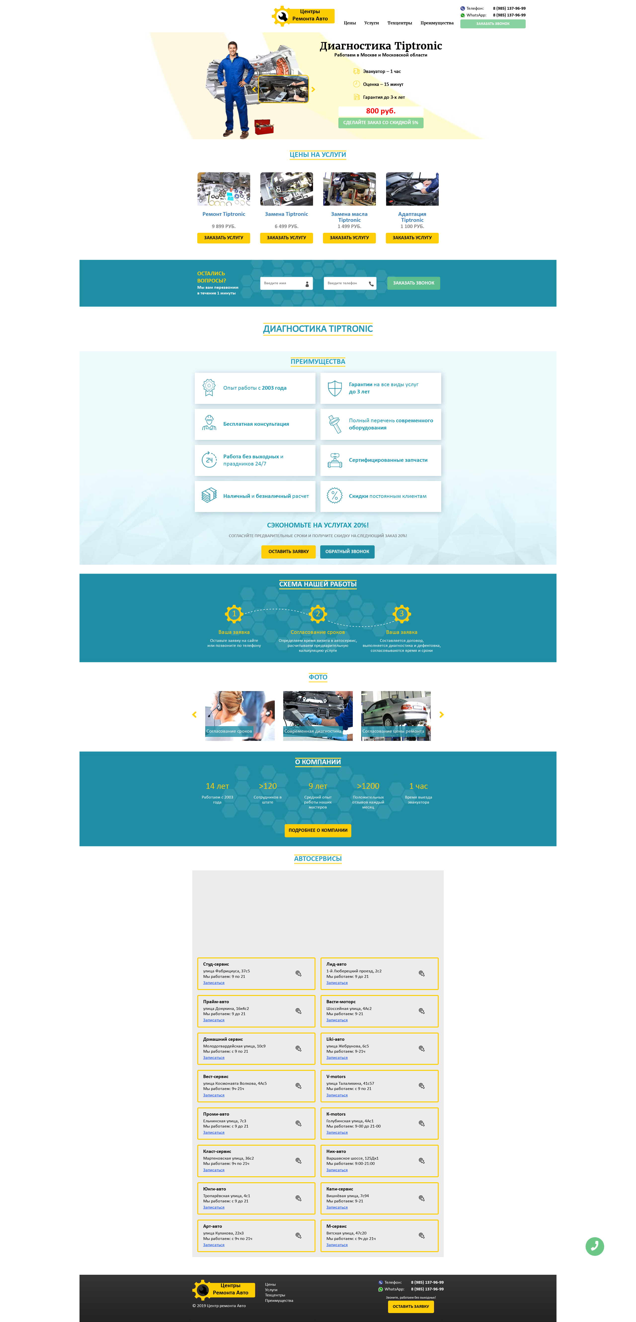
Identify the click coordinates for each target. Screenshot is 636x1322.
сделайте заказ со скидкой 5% (380, 122)
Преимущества (437, 22)
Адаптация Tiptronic (412, 217)
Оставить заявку (411, 1306)
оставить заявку (289, 551)
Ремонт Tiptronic (223, 214)
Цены (350, 22)
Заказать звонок (493, 24)
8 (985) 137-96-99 (509, 8)
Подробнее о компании (318, 830)
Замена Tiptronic (286, 214)
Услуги (371, 22)
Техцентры (400, 22)
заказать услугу (223, 238)
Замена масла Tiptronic (349, 217)
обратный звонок (347, 551)
